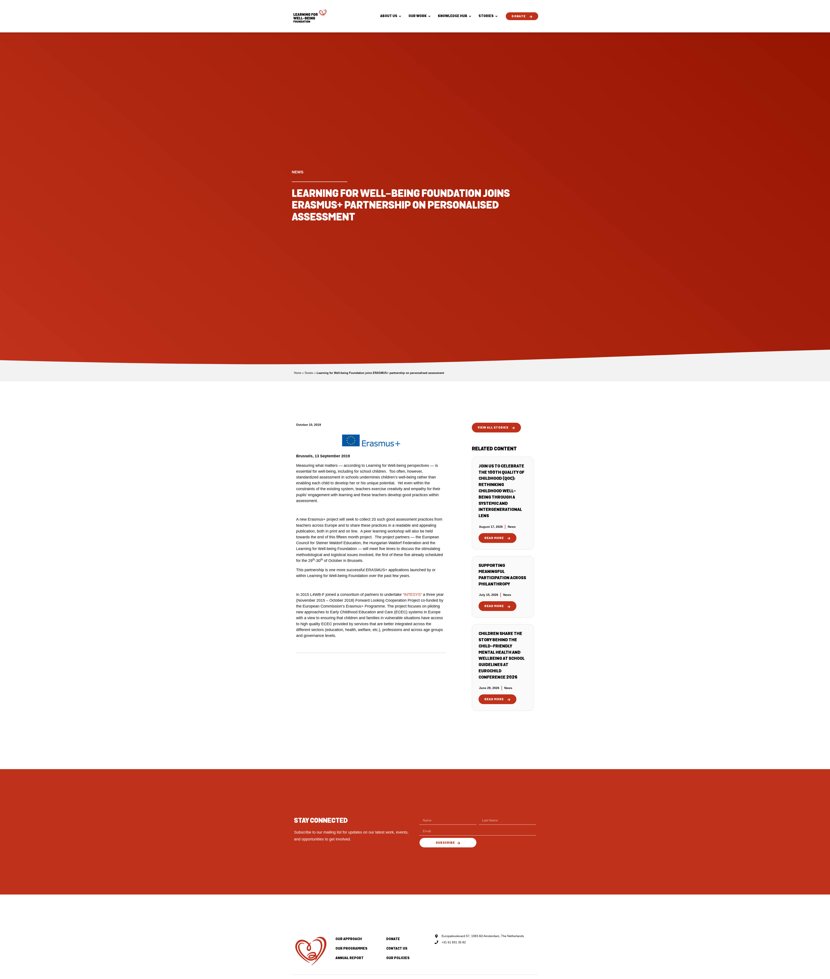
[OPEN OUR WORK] (429, 16)
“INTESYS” (412, 594)
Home (297, 373)
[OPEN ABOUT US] (400, 16)
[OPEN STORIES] (496, 16)
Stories (309, 373)
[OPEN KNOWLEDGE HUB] (470, 16)
